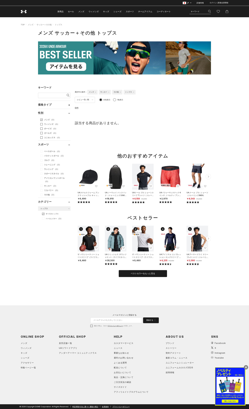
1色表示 (120, 100)
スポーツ (130, 11)
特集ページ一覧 (28, 367)
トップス (58, 24)
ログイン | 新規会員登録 (219, 3)
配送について (120, 367)
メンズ (81, 11)
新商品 (60, 11)
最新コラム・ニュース (176, 358)
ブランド (170, 343)
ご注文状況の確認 (122, 382)
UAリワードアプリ (68, 348)
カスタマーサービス (123, 343)
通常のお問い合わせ (123, 358)
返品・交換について (123, 377)
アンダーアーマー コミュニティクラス (78, 353)
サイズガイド (120, 387)
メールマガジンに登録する (124, 315)
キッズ (106, 11)
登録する (150, 320)
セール (71, 11)
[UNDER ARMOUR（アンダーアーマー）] (24, 11)
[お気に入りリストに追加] (96, 186)
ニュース (118, 348)
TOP (23, 24)
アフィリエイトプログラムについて (131, 392)
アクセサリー (27, 362)
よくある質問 (120, 362)
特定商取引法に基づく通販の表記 (85, 407)
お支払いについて (122, 372)
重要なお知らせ (121, 353)
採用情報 (170, 372)
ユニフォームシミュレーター (180, 362)
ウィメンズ (94, 11)
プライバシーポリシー (115, 326)
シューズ (117, 11)
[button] (208, 176)
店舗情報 (200, 3)
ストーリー (171, 348)
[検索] (209, 11)
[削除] (95, 92)
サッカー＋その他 (44, 24)
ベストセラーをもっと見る (143, 273)
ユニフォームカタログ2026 (179, 367)
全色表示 (106, 100)
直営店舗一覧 (65, 343)
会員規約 (105, 407)
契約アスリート (173, 353)
